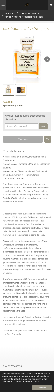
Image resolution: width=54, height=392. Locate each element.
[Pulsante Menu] (3, 5)
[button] (8, 90)
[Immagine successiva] (47, 59)
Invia (43, 126)
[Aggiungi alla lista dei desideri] (47, 139)
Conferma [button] (42, 388)
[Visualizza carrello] (51, 5)
